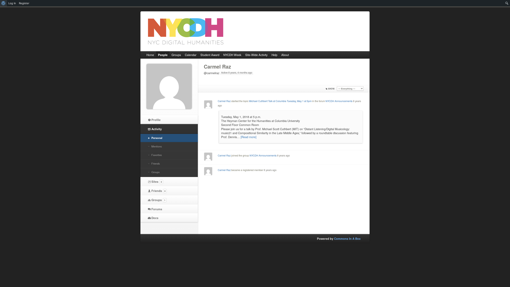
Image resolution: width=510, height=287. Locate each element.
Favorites (156, 155)
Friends (155, 163)
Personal (156, 138)
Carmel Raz (217, 66)
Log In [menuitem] (12, 3)
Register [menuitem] (24, 3)
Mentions (156, 146)
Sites (156, 182)
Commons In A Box (347, 239)
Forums (156, 209)
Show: (331, 88)
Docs (154, 218)
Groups (155, 172)
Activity (156, 129)
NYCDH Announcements (339, 101)
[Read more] (248, 137)
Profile (156, 120)
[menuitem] (3, 3)
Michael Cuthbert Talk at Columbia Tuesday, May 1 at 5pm (280, 101)
